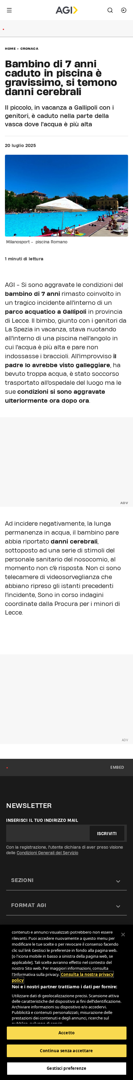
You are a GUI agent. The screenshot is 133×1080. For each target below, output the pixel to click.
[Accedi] (124, 10)
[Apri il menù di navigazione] (9, 10)
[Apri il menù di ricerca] (110, 10)
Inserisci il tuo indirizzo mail (42, 820)
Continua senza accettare (66, 1050)
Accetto (66, 1033)
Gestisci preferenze (66, 1068)
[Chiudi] (123, 934)
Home (10, 48)
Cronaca (29, 48)
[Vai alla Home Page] (66, 10)
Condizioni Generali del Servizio (47, 852)
